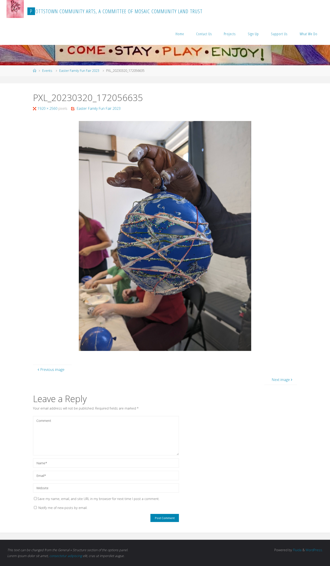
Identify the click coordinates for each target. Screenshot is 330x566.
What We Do (308, 33)
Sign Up (253, 33)
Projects (230, 33)
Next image (281, 379)
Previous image (52, 369)
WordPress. (314, 550)
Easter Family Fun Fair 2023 (79, 70)
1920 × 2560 (47, 108)
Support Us (279, 33)
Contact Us (204, 33)
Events (47, 70)
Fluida (296, 550)
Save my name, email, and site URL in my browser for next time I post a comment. (98, 499)
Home (180, 33)
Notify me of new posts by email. (62, 508)
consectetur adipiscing (65, 556)
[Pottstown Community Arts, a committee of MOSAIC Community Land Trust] (15, 9)
